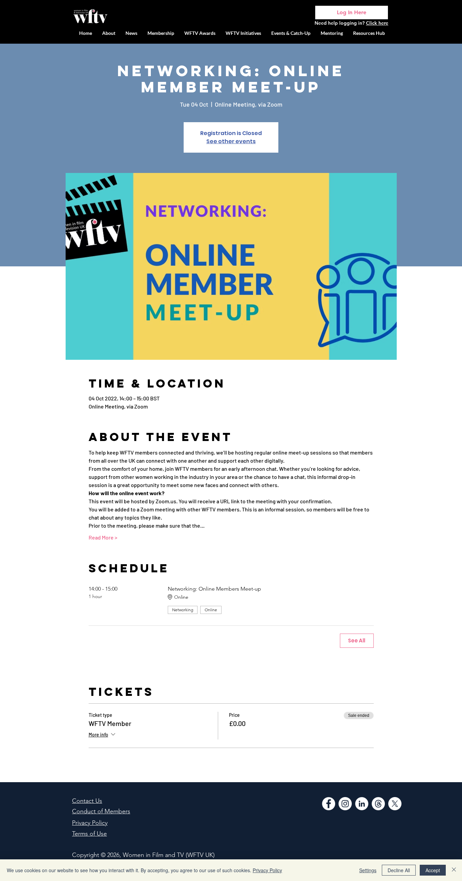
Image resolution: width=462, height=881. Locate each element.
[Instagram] (345, 803)
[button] (243, 33)
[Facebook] (328, 803)
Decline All (399, 870)
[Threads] (378, 803)
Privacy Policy (267, 870)
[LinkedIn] (361, 803)
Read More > (103, 537)
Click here (377, 23)
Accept (432, 870)
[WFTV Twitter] (394, 803)
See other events (231, 141)
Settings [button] (367, 870)
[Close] (454, 870)
